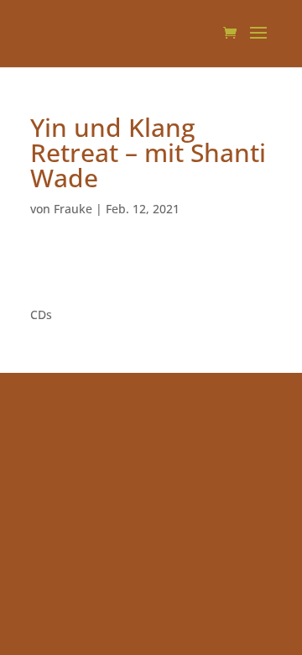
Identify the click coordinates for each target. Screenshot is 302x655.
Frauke (73, 209)
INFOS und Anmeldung (94, 272)
